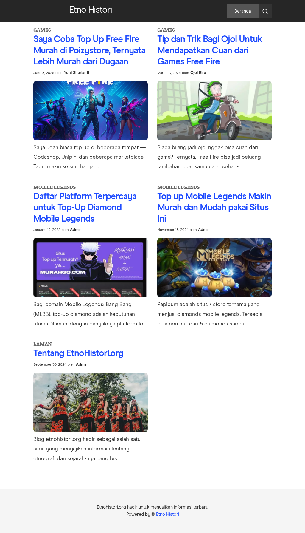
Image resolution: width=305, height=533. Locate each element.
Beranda (242, 11)
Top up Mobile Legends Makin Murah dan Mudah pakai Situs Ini (214, 207)
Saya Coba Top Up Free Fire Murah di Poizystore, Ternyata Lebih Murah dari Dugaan (89, 50)
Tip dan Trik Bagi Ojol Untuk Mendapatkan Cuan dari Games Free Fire (209, 50)
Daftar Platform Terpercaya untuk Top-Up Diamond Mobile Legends (84, 207)
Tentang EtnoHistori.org (78, 353)
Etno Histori (167, 514)
